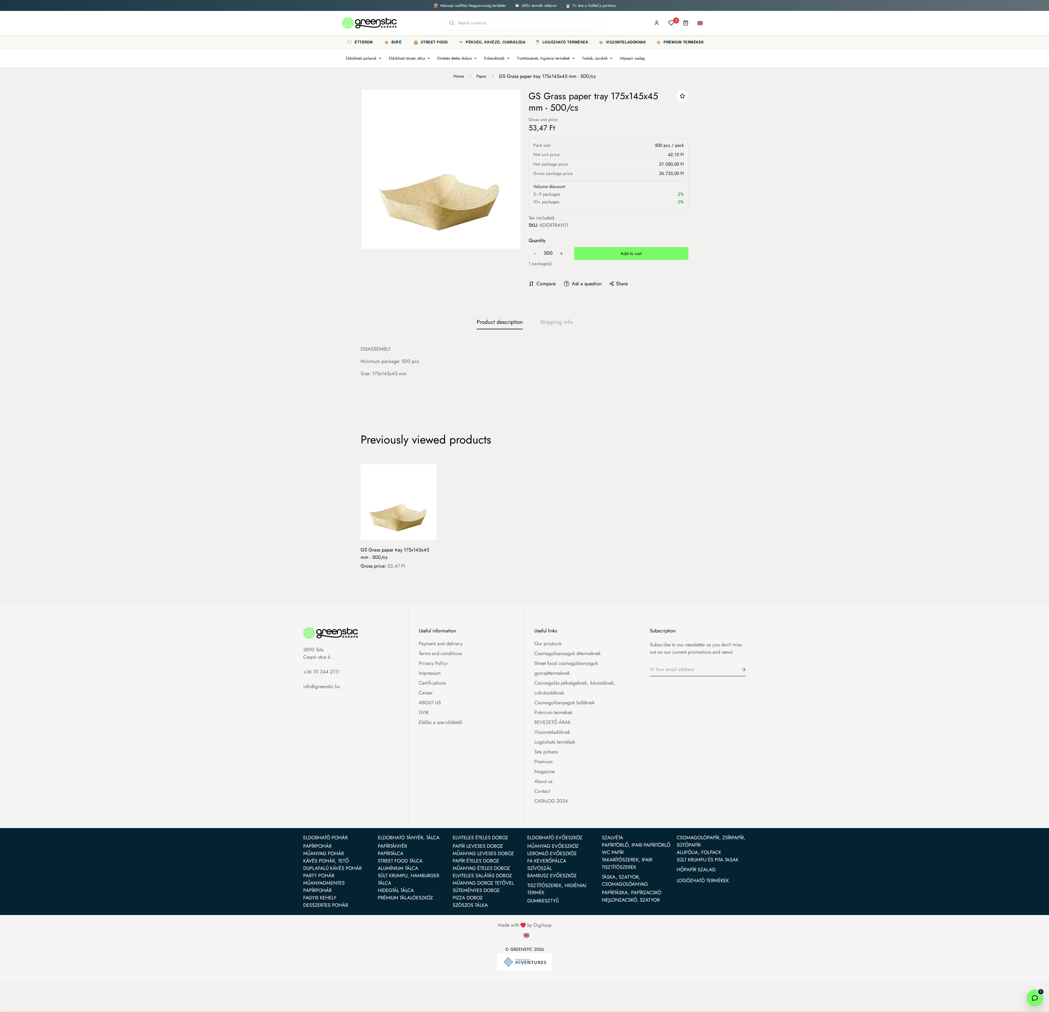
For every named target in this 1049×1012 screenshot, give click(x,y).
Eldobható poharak (361, 58)
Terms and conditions (440, 653)
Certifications (432, 683)
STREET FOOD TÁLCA (400, 860)
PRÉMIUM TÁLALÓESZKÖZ (405, 897)
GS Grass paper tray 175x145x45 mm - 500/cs (395, 553)
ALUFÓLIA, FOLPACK (699, 852)
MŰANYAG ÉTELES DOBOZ (481, 868)
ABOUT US (430, 702)
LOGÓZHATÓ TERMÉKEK (703, 880)
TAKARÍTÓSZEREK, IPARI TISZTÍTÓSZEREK (627, 863)
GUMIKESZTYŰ (543, 900)
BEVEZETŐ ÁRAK (552, 722)
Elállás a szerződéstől (440, 722)
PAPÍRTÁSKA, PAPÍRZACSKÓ (631, 892)
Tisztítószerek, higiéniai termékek (543, 58)
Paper (481, 76)
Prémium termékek (553, 712)
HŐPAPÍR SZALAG (696, 869)
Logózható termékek (554, 742)
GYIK (424, 712)
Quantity (537, 240)
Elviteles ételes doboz (454, 58)
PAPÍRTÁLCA (390, 853)
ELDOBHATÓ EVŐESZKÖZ (554, 837)
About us (543, 781)
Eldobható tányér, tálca (407, 58)
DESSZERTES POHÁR (325, 905)
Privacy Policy (433, 663)
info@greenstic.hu (321, 686)
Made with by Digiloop (525, 925)
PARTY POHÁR (318, 875)
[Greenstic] (369, 23)
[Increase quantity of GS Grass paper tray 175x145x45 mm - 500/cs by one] (561, 253)
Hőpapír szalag (632, 58)
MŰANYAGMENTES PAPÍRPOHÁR (324, 886)
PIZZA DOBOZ (468, 897)
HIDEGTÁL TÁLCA (396, 890)
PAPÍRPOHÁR (317, 846)
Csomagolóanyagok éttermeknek (567, 653)
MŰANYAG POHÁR (323, 853)
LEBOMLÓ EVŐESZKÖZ (552, 853)
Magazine (544, 771)
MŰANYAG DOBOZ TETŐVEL (483, 883)
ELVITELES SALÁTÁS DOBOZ (482, 875)
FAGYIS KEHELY (319, 897)
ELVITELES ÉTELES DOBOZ (480, 837)
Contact (542, 791)
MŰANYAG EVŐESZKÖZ (553, 846)
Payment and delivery (440, 643)
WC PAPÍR (613, 852)
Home (458, 76)
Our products (547, 643)
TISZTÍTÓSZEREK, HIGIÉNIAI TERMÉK (556, 889)
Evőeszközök (494, 58)
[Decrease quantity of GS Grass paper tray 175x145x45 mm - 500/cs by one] (535, 253)
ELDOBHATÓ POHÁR (325, 837)
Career (426, 692)
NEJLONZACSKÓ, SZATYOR (631, 900)
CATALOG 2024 (551, 801)
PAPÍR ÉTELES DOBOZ (476, 860)
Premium (543, 761)
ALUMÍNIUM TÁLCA (398, 868)
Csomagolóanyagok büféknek (564, 702)
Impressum (430, 673)
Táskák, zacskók (595, 58)
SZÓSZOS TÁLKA (470, 905)
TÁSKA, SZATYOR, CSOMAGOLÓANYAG (625, 880)
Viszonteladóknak (552, 732)
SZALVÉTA (612, 837)
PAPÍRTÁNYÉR (392, 846)
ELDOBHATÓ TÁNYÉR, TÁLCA (409, 837)
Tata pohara (546, 751)
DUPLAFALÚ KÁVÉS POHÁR (332, 868)
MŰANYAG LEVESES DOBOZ (483, 853)
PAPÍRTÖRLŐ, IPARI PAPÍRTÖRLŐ (636, 845)
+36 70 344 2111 (321, 671)
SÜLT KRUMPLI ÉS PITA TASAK (707, 859)
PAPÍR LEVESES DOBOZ (478, 846)
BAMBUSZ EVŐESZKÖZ (552, 875)
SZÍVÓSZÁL (539, 868)
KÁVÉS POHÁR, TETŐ (326, 860)
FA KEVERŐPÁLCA (546, 860)
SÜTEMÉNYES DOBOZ (476, 890)
